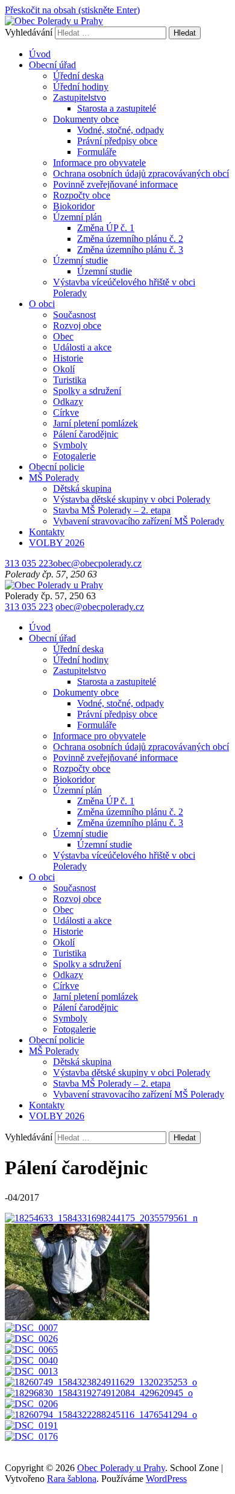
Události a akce (82, 347)
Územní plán (77, 217)
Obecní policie (56, 467)
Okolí (64, 369)
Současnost (74, 315)
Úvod (40, 54)
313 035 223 (29, 563)
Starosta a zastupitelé (116, 108)
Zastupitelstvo (79, 97)
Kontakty (46, 532)
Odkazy (68, 401)
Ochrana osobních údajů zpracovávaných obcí (141, 173)
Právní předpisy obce (117, 141)
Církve (66, 412)
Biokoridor (74, 206)
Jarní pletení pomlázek (95, 423)
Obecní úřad (52, 65)
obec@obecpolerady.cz (97, 563)
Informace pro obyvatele (99, 162)
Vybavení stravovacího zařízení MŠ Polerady (138, 521)
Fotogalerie (74, 456)
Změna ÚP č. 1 (105, 228)
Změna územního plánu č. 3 (130, 249)
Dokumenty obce (86, 119)
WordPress (166, 1478)
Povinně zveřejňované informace (115, 184)
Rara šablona (71, 1478)
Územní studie (80, 260)
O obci (42, 304)
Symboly (70, 445)
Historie (68, 358)
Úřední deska (78, 76)
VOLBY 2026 (56, 543)
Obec (63, 336)
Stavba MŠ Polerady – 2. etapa (112, 510)
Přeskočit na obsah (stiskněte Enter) (72, 10)
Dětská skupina (82, 488)
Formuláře (96, 152)
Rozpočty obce (81, 195)
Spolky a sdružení (87, 391)
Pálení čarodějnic (85, 434)
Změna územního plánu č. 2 (130, 239)
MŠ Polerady (54, 477)
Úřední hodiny (80, 86)
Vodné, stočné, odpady (120, 130)
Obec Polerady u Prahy (121, 1468)
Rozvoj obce (77, 325)
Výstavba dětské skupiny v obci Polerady (131, 499)
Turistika (69, 380)
